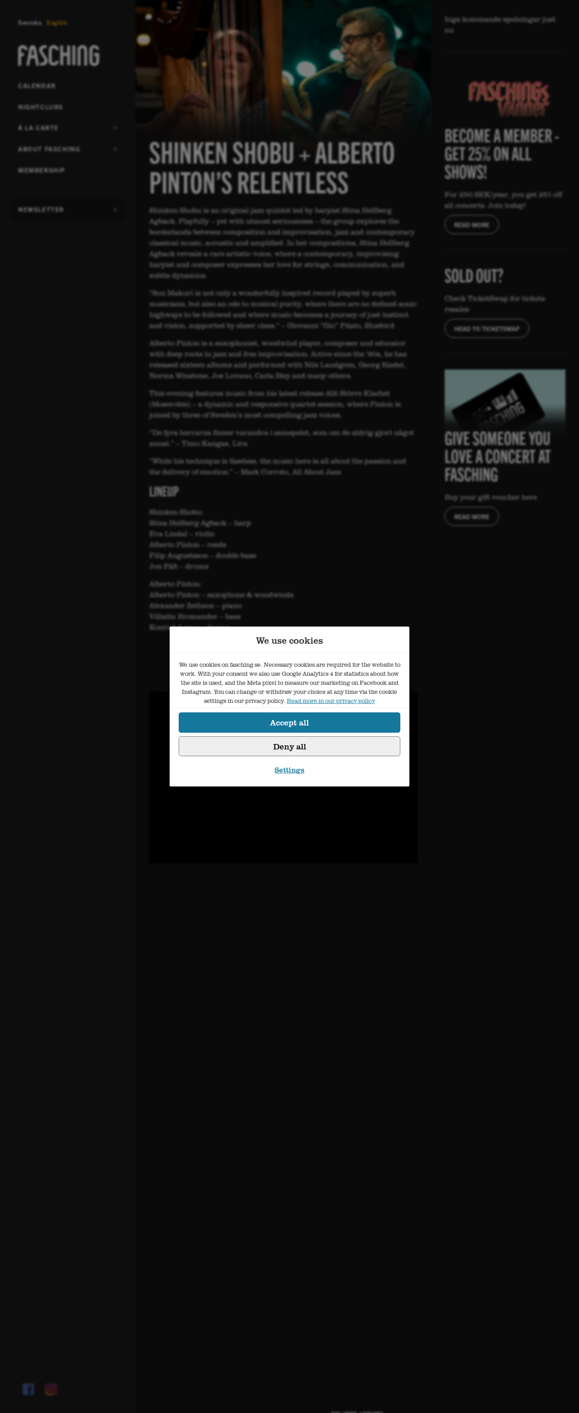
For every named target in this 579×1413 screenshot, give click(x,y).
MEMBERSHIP (42, 170)
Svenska (30, 22)
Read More (471, 224)
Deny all (289, 746)
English (57, 22)
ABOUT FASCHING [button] (49, 151)
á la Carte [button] (40, 130)
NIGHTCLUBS (40, 107)
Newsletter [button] (41, 212)
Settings (289, 770)
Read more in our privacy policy (331, 701)
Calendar (37, 85)
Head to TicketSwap (487, 328)
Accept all (289, 722)
